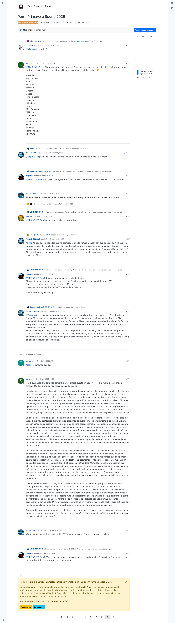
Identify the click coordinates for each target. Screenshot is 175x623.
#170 (128, 361)
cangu (28, 361)
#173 (128, 553)
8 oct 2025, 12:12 (46, 216)
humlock (29, 45)
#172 (128, 530)
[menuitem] (171, 3)
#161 (128, 45)
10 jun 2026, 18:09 (48, 361)
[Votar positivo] (113, 56)
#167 (128, 239)
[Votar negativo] (122, 56)
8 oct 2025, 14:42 (57, 239)
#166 (128, 216)
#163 (128, 153)
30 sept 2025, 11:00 (51, 45)
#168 (128, 274)
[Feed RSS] (88, 22)
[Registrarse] (171, 8)
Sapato (32, 148)
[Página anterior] (61, 617)
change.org (81, 41)
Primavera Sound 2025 (29, 22)
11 (117, 523)
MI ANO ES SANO (33, 153)
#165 (128, 193)
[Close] (126, 581)
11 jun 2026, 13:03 (57, 530)
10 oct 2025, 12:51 (49, 274)
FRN (27, 216)
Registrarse (26, 607)
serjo (28, 63)
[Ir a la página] (79, 617)
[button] (3, 620)
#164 (128, 175)
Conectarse (38, 607)
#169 (128, 311)
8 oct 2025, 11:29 (57, 193)
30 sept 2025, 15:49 (48, 63)
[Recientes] (3, 3)
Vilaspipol (33, 41)
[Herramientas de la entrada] (127, 56)
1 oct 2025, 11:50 (56, 153)
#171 (128, 379)
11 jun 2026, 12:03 (47, 379)
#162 (128, 63)
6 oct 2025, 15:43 (49, 175)
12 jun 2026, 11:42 (49, 553)
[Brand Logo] (22, 6)
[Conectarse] (171, 3)
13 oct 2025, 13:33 (57, 311)
